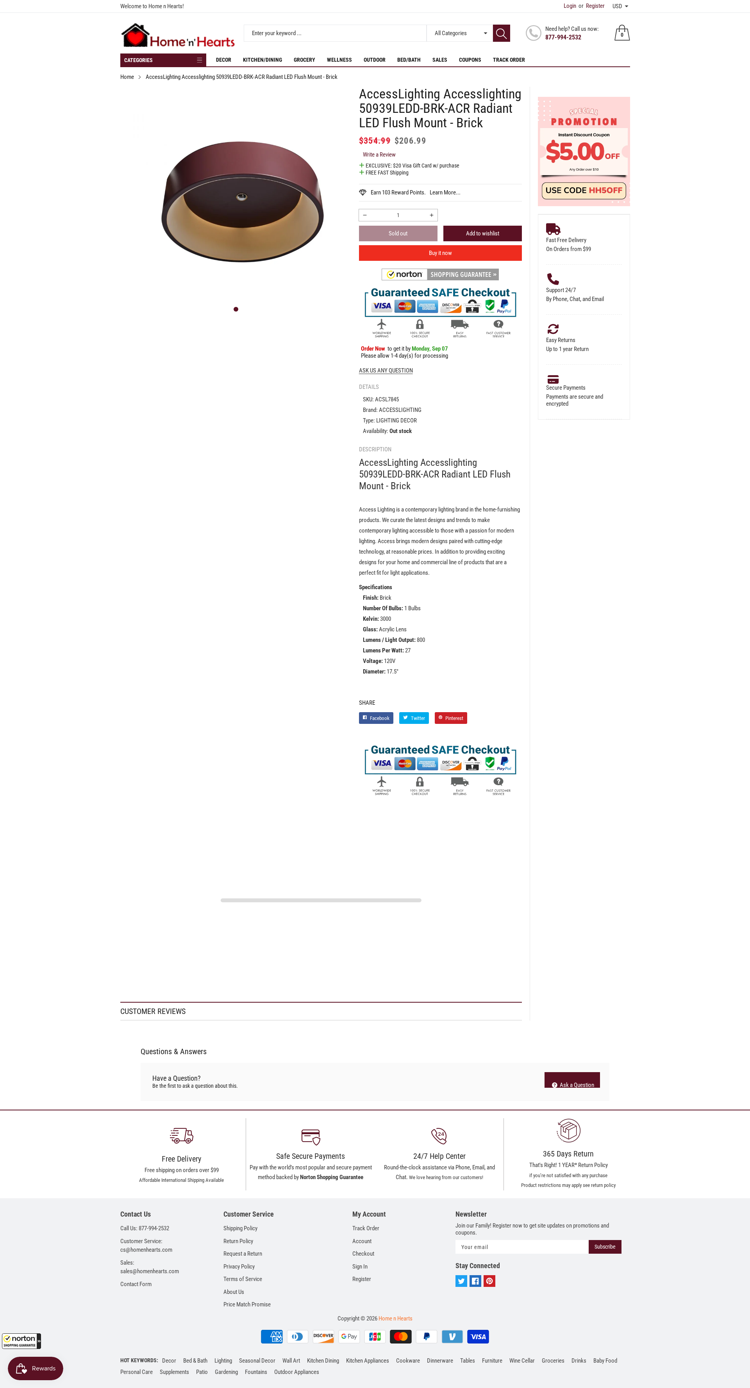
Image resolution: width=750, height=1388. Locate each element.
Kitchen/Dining (262, 60)
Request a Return (242, 1253)
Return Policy (238, 1241)
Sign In (360, 1266)
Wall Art (291, 1360)
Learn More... (445, 192)
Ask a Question (576, 1085)
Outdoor (375, 60)
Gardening (226, 1372)
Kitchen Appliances (367, 1360)
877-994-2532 (563, 37)
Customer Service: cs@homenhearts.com (146, 1246)
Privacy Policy (239, 1266)
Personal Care (136, 1372)
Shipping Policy (240, 1228)
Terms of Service (242, 1279)
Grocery (304, 60)
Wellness (339, 60)
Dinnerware (440, 1360)
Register (592, 5)
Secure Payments (566, 387)
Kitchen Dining (323, 1360)
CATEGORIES (138, 60)
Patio (202, 1372)
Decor (223, 60)
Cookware (408, 1360)
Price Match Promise (247, 1304)
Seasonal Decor (257, 1360)
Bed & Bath (195, 1360)
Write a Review (379, 154)
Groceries (553, 1360)
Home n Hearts (395, 1318)
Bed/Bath (409, 60)
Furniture (492, 1360)
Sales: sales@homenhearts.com (149, 1267)
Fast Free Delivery (566, 240)
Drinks (578, 1360)
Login (570, 5)
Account (361, 1241)
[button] (21, 1341)
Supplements (174, 1372)
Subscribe (605, 1247)
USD (617, 6)
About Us (233, 1291)
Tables (467, 1360)
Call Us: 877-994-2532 (144, 1228)
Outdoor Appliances (296, 1372)
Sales (439, 60)
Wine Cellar (522, 1360)
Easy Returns (560, 340)
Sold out (398, 233)
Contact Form (136, 1284)
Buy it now (440, 253)
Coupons (470, 60)
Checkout (363, 1253)
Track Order (509, 60)
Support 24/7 (561, 290)
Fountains (256, 1372)
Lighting (223, 1360)
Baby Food (605, 1360)
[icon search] (501, 33)
